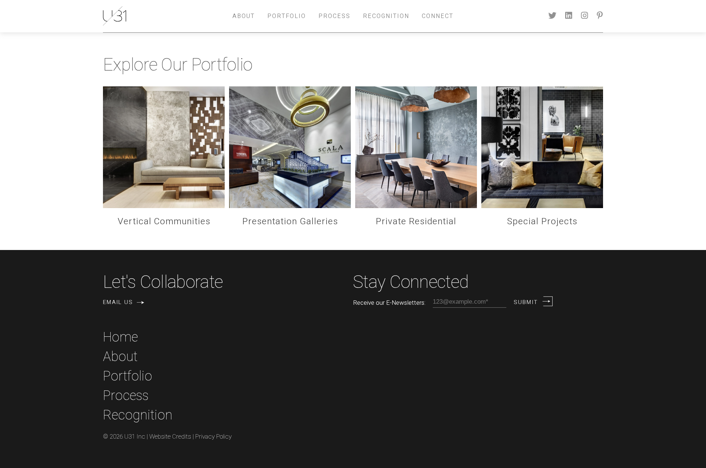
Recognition (386, 16)
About (243, 16)
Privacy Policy (213, 436)
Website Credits (170, 436)
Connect (437, 16)
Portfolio (286, 16)
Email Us (118, 302)
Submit (526, 302)
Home (120, 337)
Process (334, 16)
